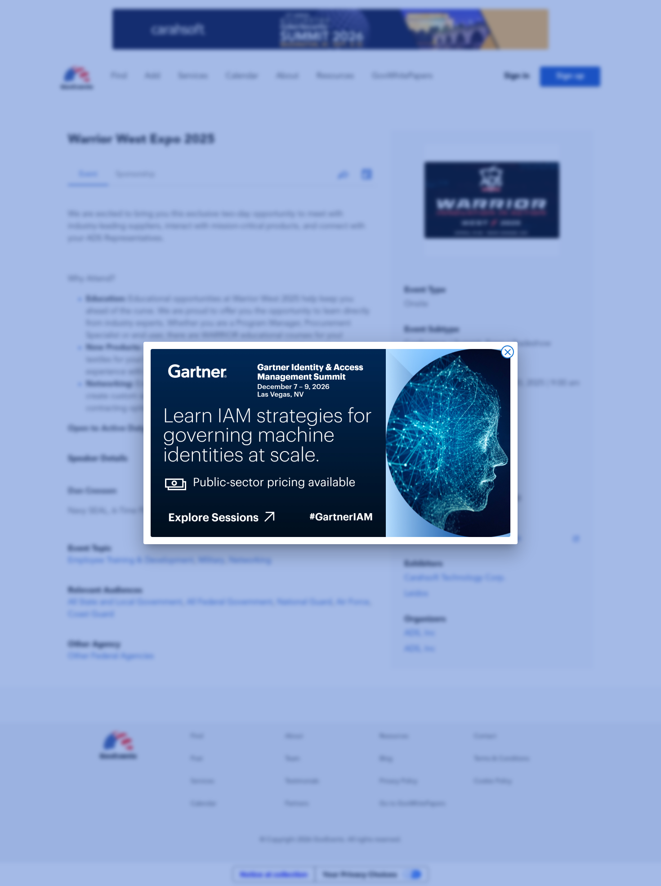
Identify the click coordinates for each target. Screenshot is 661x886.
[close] (507, 351)
